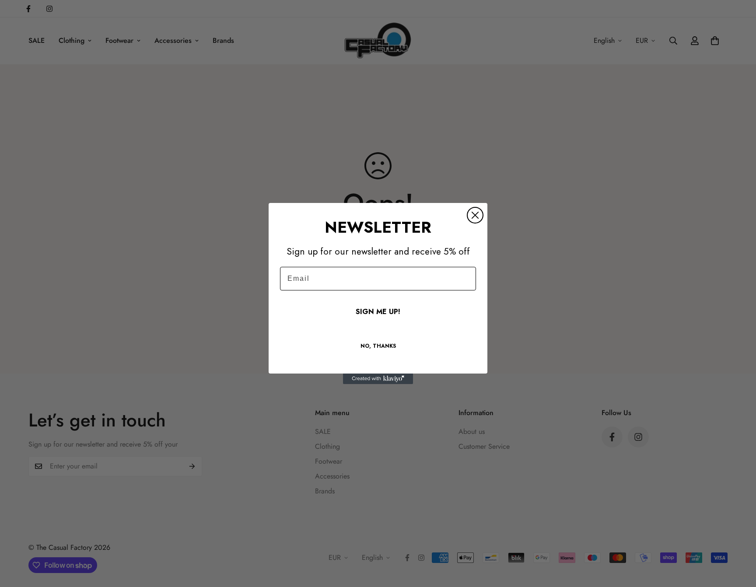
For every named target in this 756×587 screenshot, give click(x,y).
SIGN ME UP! (378, 312)
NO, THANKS (378, 346)
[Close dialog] (475, 215)
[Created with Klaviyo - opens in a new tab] (378, 379)
